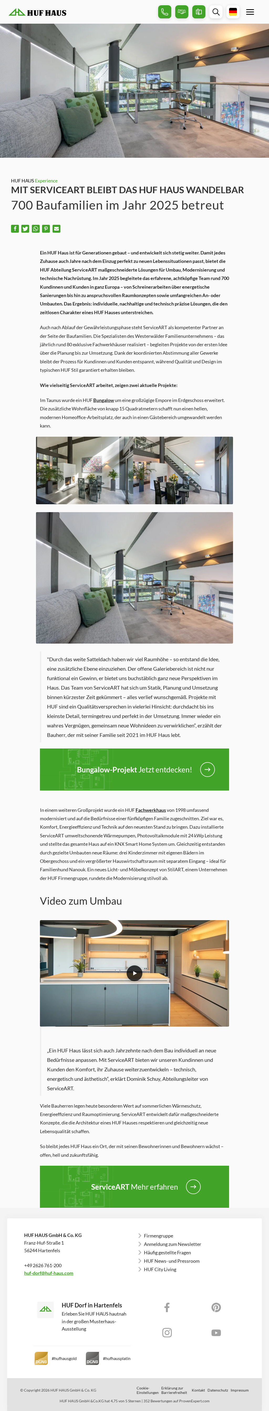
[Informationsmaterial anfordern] (198, 11)
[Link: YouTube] (216, 1333)
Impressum (240, 1390)
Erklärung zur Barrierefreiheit (174, 1390)
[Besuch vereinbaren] (181, 11)
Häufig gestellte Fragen (167, 1252)
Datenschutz (218, 1390)
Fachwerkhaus (151, 810)
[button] (15, 229)
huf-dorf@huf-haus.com (48, 1273)
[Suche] (216, 11)
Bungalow (103, 400)
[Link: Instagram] (167, 1333)
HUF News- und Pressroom (172, 1261)
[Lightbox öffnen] (134, 973)
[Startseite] (81, 12)
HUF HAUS (34, 181)
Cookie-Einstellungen (148, 1390)
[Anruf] (164, 11)
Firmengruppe (158, 1236)
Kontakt (198, 1390)
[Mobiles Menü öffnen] (250, 11)
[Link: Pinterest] (216, 1307)
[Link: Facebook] (167, 1307)
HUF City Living (160, 1269)
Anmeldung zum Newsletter (172, 1244)
